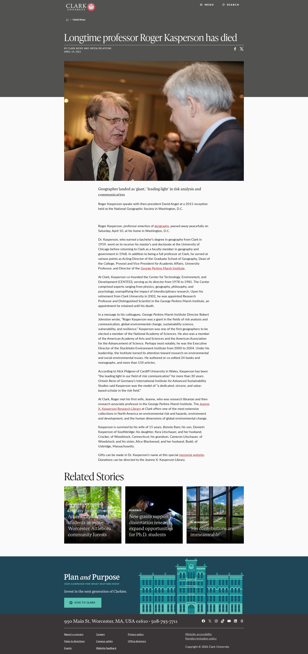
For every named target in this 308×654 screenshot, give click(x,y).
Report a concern (73, 634)
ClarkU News (79, 19)
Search (233, 4)
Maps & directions (74, 641)
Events (68, 648)
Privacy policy (136, 634)
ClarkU (67, 19)
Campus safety (104, 641)
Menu (209, 4)
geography (161, 226)
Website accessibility (198, 634)
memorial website (191, 455)
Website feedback (106, 648)
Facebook (235, 49)
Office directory (137, 641)
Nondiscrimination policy (201, 638)
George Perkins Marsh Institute (163, 268)
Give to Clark (84, 602)
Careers (100, 634)
